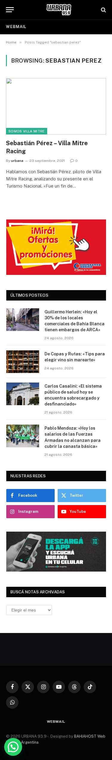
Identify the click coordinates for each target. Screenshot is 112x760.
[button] (13, 747)
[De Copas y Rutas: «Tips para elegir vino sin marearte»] (22, 361)
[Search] (103, 9)
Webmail (16, 26)
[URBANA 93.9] (59, 9)
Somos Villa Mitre (26, 131)
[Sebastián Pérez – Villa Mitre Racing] (56, 106)
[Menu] (10, 9)
